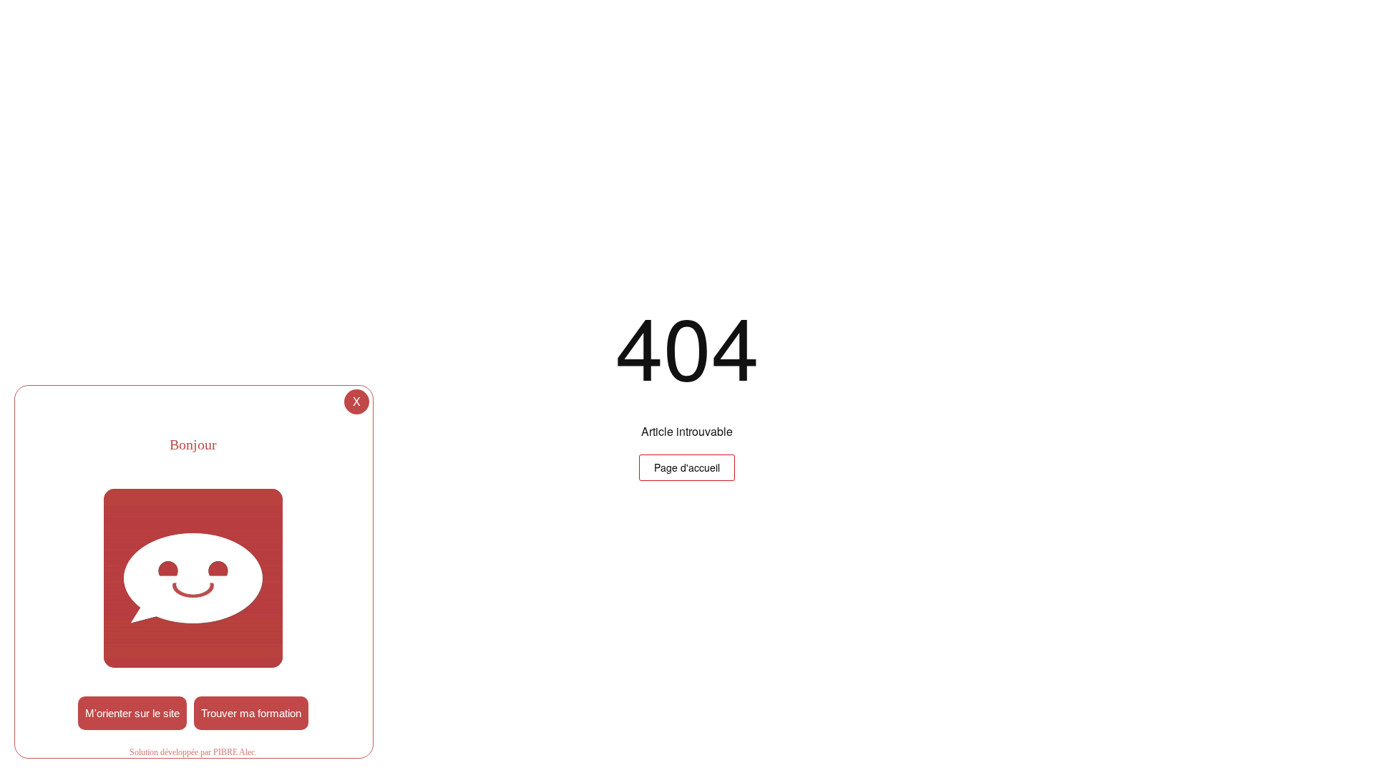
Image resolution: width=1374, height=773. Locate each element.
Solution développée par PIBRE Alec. (193, 752)
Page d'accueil (687, 467)
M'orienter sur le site (132, 713)
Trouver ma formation (251, 713)
